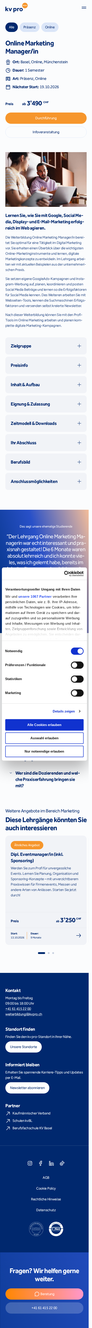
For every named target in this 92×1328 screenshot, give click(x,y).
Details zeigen (64, 711)
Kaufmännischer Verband (31, 1113)
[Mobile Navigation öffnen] (84, 7)
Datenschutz (46, 1210)
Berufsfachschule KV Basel (32, 1128)
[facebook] (40, 1163)
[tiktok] (62, 1163)
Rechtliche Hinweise (46, 1199)
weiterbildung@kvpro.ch (23, 1014)
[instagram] (30, 1163)
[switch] (77, 665)
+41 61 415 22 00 (18, 1009)
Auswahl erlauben (44, 738)
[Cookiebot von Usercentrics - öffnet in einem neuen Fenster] (64, 574)
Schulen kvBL (22, 1120)
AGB (46, 1177)
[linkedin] (51, 1163)
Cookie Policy (46, 1188)
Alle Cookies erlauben (44, 725)
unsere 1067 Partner (35, 596)
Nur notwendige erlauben (44, 751)
